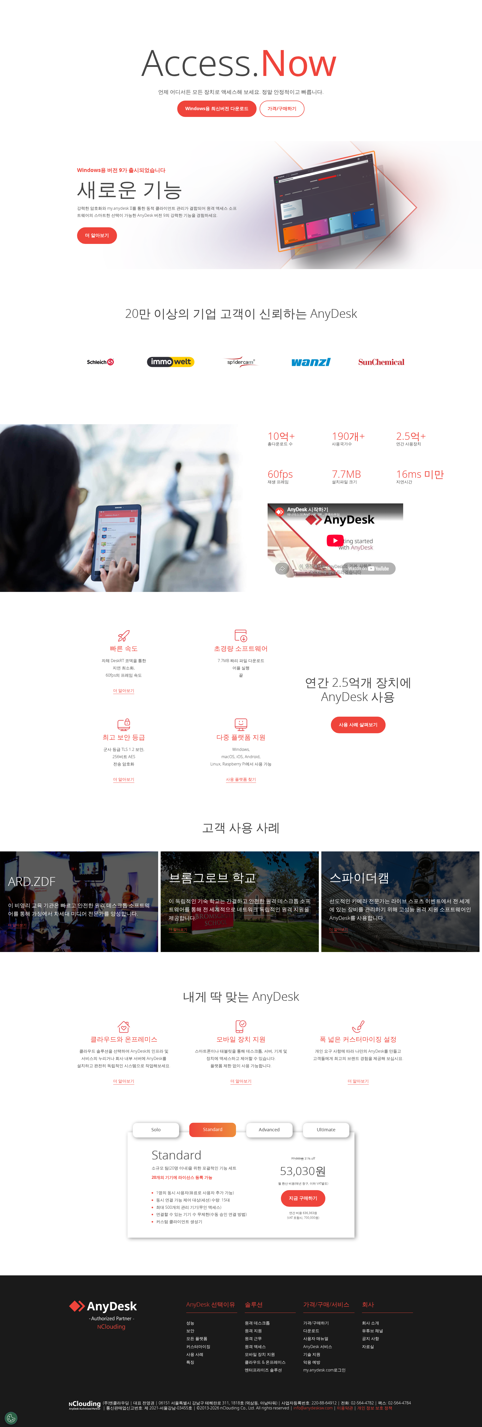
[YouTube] (261, 1416)
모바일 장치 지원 (260, 1355)
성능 (190, 1323)
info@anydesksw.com (313, 1408)
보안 (190, 1331)
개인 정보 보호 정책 (374, 1408)
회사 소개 (370, 1323)
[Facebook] (245, 1416)
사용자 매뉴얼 (315, 1339)
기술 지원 (311, 1355)
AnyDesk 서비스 (317, 1347)
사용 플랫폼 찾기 (241, 779)
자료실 (368, 1347)
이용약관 (345, 1408)
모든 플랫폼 (196, 1339)
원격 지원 (253, 1331)
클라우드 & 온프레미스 (265, 1362)
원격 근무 (253, 1339)
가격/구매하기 (282, 108)
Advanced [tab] (269, 1130)
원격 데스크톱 (257, 1323)
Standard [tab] (212, 1129)
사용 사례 (194, 1355)
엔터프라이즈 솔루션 (263, 1370)
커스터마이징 (198, 1347)
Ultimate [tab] (326, 1130)
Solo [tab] (156, 1130)
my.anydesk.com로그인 (324, 1370)
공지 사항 (370, 1339)
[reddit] (270, 1416)
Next (472, 954)
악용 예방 (311, 1362)
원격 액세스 (255, 1347)
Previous (9, 954)
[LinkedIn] (253, 1416)
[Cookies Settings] (11, 1418)
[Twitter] (278, 1416)
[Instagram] (236, 1416)
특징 (190, 1362)
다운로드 (311, 1331)
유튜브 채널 (372, 1331)
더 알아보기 (123, 691)
